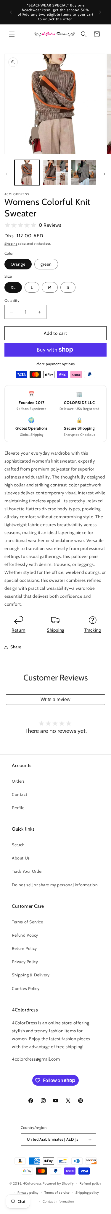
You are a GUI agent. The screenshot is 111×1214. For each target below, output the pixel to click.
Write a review (55, 699)
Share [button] (15, 647)
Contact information (58, 1201)
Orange (18, 264)
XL (13, 287)
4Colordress (32, 1183)
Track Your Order (27, 871)
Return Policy (24, 948)
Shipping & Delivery (30, 975)
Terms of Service (27, 922)
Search (18, 844)
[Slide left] (6, 174)
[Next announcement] (100, 12)
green (46, 264)
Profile (18, 807)
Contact (19, 794)
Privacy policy (28, 1192)
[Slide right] (104, 174)
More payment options (55, 364)
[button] (11, 34)
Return (18, 630)
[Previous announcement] (10, 12)
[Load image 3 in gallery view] (83, 172)
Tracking (92, 630)
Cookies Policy (25, 988)
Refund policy (91, 1183)
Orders (18, 781)
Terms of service (57, 1192)
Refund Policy (25, 935)
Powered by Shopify (58, 1183)
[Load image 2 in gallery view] (55, 172)
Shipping (10, 244)
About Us (21, 858)
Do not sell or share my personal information (55, 884)
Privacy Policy (25, 961)
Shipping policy (87, 1192)
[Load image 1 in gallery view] (27, 172)
